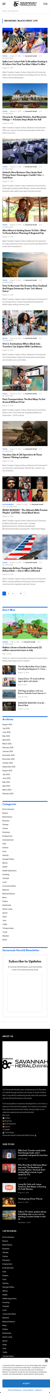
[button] (46, 1361)
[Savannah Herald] (25, 4)
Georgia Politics (8, 859)
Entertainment (8, 840)
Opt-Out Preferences (15, 1390)
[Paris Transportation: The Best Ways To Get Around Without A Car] (25, 378)
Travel (4, 932)
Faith (4, 844)
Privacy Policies (28, 1390)
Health (4, 867)
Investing (5, 874)
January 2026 (7, 751)
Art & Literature (8, 809)
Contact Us (38, 1390)
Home (4, 11)
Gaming (5, 855)
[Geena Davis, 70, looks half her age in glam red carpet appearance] (9, 682)
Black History (7, 817)
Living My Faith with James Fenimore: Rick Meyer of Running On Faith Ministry (32, 1187)
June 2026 (6, 732)
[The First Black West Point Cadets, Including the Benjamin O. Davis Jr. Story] (9, 669)
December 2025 (8, 755)
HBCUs (5, 863)
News (4, 897)
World (4, 940)
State (4, 917)
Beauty (5, 813)
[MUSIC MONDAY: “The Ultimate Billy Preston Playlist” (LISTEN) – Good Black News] (25, 488)
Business (5, 821)
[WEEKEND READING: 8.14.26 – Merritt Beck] (9, 706)
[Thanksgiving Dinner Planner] (9, 1202)
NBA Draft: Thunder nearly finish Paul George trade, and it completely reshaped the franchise (32, 1153)
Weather (5, 936)
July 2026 (6, 728)
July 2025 (6, 774)
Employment (7, 836)
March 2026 (7, 744)
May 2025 (6, 782)
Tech (4, 921)
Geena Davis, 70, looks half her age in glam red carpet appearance (31, 681)
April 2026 (6, 740)
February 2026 (7, 748)
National (5, 890)
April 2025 (6, 786)
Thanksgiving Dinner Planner (30, 1199)
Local (4, 882)
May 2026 (6, 736)
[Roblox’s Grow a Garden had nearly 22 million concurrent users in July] (25, 626)
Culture (5, 828)
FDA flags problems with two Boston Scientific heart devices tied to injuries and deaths (33, 693)
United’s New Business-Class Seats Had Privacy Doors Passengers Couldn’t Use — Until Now (23, 175)
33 (20, 593)
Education (6, 832)
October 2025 (7, 763)
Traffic (4, 924)
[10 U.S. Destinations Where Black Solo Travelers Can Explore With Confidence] (25, 322)
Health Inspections (9, 871)
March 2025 (7, 790)
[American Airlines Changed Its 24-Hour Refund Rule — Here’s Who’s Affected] (25, 547)
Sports (5, 913)
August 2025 (7, 771)
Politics (5, 901)
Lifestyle (5, 878)
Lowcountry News (9, 886)
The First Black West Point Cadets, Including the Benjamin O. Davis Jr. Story (32, 669)
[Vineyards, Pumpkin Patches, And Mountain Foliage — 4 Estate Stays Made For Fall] (25, 95)
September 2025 (8, 767)
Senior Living (7, 909)
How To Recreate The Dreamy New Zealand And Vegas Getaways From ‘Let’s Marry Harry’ (24, 288)
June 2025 (6, 778)
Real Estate (6, 905)
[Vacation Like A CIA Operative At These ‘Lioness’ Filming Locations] (25, 433)
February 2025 (7, 794)
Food (4, 851)
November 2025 (8, 759)
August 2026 (7, 724)
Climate (5, 825)
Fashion (5, 848)
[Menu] (4, 4)
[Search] (45, 4)
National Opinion (8, 894)
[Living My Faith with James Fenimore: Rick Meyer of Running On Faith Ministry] (9, 1187)
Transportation (8, 928)
